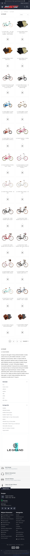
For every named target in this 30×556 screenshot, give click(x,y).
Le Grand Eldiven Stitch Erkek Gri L (7, 59)
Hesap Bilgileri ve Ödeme (7, 515)
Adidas (4, 391)
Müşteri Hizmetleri (24, 3)
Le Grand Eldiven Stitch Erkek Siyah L (22, 32)
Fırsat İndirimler (20, 536)
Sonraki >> (26, 341)
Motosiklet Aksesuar (7, 426)
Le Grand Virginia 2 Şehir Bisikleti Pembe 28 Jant (7, 272)
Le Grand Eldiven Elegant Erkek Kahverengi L (7, 325)
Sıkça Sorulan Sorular (7, 536)
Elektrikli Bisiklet (6, 410)
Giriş (23, 539)
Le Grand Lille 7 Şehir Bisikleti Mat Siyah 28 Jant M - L (22, 246)
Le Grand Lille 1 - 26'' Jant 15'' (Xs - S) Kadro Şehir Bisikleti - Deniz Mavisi (7, 33)
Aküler (4, 419)
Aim (3, 398)
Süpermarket (6, 430)
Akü (17, 530)
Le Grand (12, 11)
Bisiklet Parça (19, 528)
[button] (25, 6)
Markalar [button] (5, 381)
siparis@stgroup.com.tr (6, 505)
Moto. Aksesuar (19, 522)
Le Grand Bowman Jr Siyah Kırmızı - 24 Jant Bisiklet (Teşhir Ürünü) (8, 86)
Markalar (6, 11)
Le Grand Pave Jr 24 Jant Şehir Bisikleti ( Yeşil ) (7, 299)
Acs (3, 384)
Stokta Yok (7, 39)
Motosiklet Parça (19, 532)
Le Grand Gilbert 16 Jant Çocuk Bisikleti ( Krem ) (22, 112)
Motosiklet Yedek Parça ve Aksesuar (11, 423)
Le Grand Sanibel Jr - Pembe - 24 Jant (22, 139)
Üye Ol (18, 539)
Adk (3, 393)
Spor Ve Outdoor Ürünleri (8, 428)
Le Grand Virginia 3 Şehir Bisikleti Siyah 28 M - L (22, 272)
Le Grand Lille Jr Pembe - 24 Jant (7, 192)
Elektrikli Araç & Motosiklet (9, 421)
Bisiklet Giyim (19, 518)
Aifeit (4, 396)
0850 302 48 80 (10, 498)
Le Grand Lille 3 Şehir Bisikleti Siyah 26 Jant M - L (22, 219)
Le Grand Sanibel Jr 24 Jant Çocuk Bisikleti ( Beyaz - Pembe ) (22, 166)
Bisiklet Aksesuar (20, 517)
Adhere (4, 389)
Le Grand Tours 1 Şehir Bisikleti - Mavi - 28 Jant (22, 299)
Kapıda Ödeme (5, 524)
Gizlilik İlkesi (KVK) (6, 522)
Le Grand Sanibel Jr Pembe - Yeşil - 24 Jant (7, 165)
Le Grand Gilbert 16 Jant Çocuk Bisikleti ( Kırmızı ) (7, 139)
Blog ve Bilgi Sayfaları (7, 528)
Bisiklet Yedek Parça (7, 414)
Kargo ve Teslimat (6, 517)
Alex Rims (5, 400)
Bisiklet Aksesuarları (7, 412)
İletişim (3, 526)
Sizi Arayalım (5, 538)
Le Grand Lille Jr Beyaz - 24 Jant (22, 192)
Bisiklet (4, 408)
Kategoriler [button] (6, 405)
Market (17, 524)
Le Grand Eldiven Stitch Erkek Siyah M (22, 59)
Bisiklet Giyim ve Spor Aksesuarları (11, 417)
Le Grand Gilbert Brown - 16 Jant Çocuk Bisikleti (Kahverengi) (22, 86)
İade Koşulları (5, 520)
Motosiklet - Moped (20, 520)
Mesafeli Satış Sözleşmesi (8, 518)
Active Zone (5, 387)
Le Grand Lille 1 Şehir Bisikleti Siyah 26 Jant (8, 219)
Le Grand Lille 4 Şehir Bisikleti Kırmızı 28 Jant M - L (7, 245)
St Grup (3, 534)
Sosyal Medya (5, 530)
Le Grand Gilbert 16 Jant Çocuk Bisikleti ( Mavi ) (7, 112)
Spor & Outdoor (19, 534)
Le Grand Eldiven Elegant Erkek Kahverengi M (22, 325)
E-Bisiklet (18, 526)
